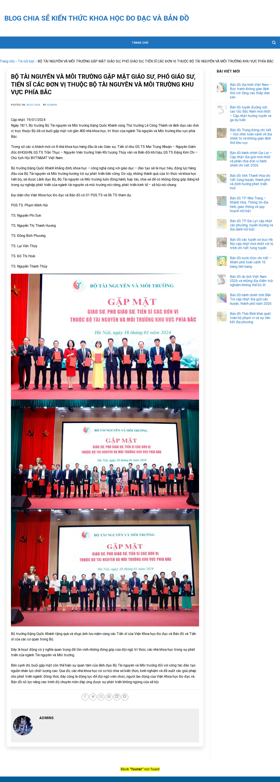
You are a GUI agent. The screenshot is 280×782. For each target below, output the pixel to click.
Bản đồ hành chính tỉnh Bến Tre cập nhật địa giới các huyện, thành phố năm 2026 (250, 299)
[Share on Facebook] (85, 696)
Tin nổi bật (26, 61)
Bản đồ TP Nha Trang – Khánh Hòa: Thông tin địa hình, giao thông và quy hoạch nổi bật (249, 204)
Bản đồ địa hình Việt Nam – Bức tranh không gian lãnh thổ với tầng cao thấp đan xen (251, 91)
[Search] (274, 42)
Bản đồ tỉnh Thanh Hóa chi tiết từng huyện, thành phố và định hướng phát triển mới (250, 182)
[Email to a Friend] (101, 696)
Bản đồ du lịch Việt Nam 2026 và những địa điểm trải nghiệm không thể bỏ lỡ (251, 281)
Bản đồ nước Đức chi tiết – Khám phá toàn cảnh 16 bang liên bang (250, 262)
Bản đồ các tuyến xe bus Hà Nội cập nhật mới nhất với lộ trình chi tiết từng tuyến (251, 244)
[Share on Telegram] (124, 696)
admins (52, 104)
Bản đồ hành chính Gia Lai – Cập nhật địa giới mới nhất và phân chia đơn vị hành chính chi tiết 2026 (251, 159)
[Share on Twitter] (93, 696)
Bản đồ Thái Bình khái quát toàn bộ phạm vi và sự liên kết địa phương (250, 318)
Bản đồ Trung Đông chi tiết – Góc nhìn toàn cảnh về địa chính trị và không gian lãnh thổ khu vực (251, 136)
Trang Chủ (140, 42)
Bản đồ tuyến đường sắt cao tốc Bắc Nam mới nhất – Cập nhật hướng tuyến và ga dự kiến (250, 113)
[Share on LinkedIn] (117, 696)
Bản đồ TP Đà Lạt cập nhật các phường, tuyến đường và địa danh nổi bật (251, 225)
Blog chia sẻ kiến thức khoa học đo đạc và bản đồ (96, 18)
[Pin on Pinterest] (109, 696)
